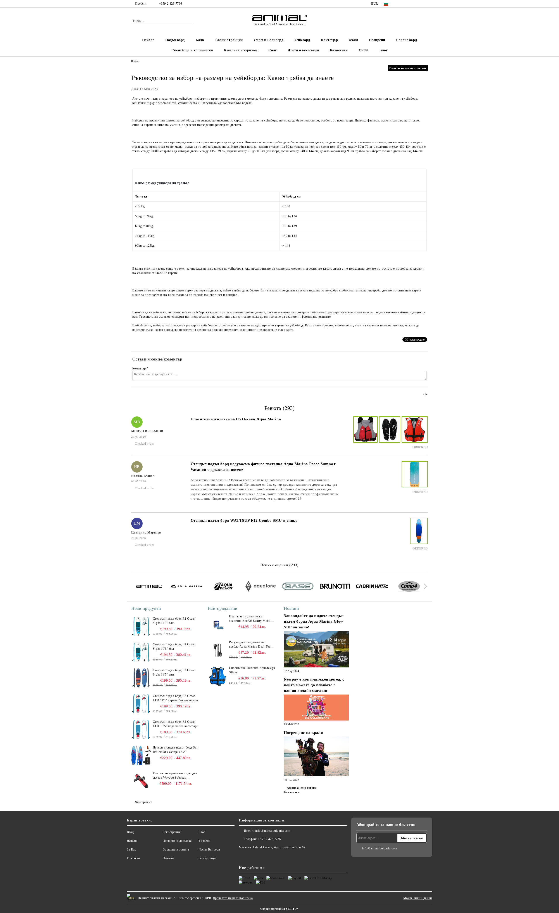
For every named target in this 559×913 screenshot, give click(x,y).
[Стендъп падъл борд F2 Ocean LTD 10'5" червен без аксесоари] (141, 729)
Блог (384, 50)
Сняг (272, 50)
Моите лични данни (417, 898)
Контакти (133, 858)
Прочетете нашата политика (233, 898)
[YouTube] (418, 3)
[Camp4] (409, 587)
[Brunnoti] (335, 587)
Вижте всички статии (407, 68)
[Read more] (316, 650)
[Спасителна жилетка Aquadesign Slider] (217, 676)
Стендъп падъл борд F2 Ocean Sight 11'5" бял (174, 621)
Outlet (364, 50)
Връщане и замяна (176, 849)
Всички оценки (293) (279, 565)
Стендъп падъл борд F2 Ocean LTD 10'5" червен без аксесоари (175, 724)
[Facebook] (399, 3)
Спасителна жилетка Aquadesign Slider (252, 670)
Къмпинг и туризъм (240, 50)
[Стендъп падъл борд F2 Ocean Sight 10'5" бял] (141, 652)
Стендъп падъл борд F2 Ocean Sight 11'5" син (174, 672)
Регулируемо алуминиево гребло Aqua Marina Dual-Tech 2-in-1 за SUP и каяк (250, 645)
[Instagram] (412, 3)
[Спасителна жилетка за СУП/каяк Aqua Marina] (365, 433)
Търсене (204, 840)
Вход (130, 832)
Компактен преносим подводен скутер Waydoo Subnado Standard (175, 776)
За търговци (207, 858)
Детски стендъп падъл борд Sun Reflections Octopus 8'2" (175, 750)
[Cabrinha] (372, 587)
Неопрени (377, 40)
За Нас (131, 849)
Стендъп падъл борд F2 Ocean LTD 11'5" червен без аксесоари (175, 698)
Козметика (339, 50)
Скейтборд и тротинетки (192, 50)
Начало (148, 40)
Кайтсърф (329, 40)
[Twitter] (405, 3)
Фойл (353, 40)
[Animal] (149, 587)
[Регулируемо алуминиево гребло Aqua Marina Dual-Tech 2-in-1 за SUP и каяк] (217, 650)
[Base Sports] (298, 587)
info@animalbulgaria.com (272, 830)
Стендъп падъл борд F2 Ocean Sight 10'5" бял (174, 646)
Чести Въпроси (209, 849)
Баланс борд (406, 40)
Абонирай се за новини (301, 787)
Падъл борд (175, 40)
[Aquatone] (260, 587)
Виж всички (292, 792)
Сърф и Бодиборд (268, 40)
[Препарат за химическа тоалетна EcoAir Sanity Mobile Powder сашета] (217, 624)
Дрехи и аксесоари (303, 50)
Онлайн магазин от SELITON (279, 908)
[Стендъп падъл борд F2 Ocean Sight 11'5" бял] (141, 626)
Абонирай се (143, 802)
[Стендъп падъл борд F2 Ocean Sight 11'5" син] (141, 678)
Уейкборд (302, 40)
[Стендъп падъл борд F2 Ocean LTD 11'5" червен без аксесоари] (141, 704)
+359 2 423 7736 (170, 3)
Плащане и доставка (177, 840)
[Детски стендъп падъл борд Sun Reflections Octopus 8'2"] (141, 755)
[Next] (424, 586)
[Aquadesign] (223, 587)
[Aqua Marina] (186, 587)
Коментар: (140, 368)
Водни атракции (229, 40)
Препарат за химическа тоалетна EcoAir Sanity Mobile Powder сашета (250, 619)
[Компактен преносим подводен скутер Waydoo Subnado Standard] (141, 781)
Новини (168, 858)
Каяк (200, 40)
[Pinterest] (425, 3)
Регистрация (171, 832)
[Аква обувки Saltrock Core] (389, 433)
